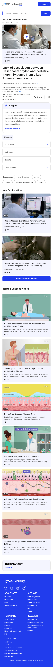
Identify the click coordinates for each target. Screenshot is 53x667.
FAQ (28, 608)
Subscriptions (9, 622)
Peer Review (32, 605)
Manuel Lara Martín (28, 84)
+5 (20, 91)
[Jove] (6, 4)
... (35, 78)
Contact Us (44, 4)
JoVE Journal (32, 619)
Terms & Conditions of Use (18, 660)
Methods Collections (35, 622)
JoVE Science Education (13, 648)
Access (7, 625)
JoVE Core (8, 642)
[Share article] (49, 97)
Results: (8, 160)
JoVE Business (9, 645)
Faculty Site (8, 657)
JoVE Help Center (10, 605)
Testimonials (9, 619)
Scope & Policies (33, 602)
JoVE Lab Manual (10, 651)
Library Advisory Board (12, 631)
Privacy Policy (32, 660)
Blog (6, 602)
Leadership (8, 599)
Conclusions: (10, 168)
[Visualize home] (17, 4)
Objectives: (9, 144)
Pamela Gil (6, 84)
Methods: (9, 152)
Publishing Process (34, 596)
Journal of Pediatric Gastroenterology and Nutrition (16, 95)
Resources (8, 628)
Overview (7, 596)
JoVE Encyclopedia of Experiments (35, 626)
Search (46, 13)
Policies (41, 660)
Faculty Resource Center (13, 654)
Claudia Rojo (15, 84)
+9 (37, 84)
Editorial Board (32, 599)
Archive (30, 630)
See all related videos (26, 278)
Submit (30, 611)
